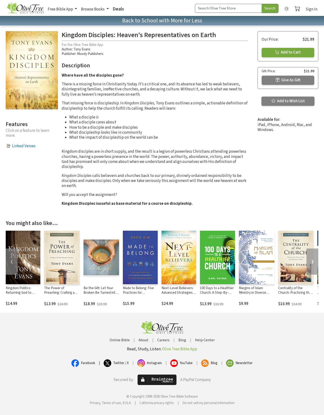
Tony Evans (82, 49)
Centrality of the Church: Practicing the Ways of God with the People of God (294, 295)
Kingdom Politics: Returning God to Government (18, 293)
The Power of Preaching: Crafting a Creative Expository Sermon (59, 295)
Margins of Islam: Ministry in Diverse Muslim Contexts (252, 293)
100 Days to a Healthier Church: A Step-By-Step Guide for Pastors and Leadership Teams (217, 295)
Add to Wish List (290, 101)
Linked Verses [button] (24, 146)
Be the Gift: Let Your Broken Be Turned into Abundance (100, 293)
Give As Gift (291, 80)
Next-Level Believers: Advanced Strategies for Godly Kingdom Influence (178, 295)
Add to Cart (290, 52)
